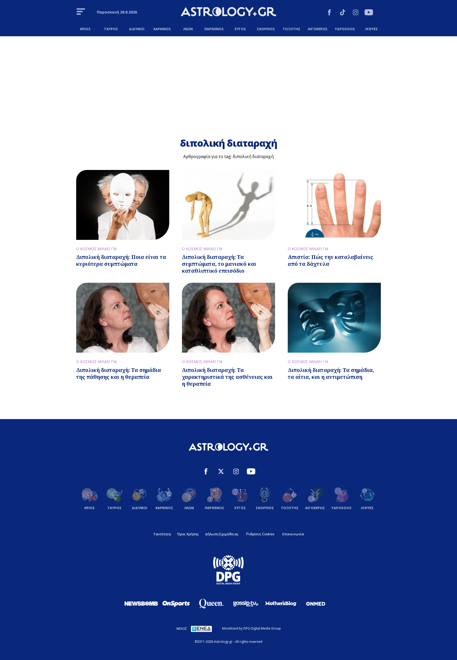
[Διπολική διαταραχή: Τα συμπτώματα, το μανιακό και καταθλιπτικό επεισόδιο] (228, 205)
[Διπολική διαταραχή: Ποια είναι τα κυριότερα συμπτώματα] (122, 205)
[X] (221, 472)
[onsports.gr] (176, 603)
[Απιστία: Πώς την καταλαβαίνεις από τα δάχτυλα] (334, 205)
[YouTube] (368, 13)
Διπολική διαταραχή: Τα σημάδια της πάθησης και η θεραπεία (118, 373)
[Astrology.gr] (228, 12)
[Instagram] (355, 13)
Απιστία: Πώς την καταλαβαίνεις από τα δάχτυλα (330, 260)
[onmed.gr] (316, 604)
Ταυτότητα (162, 534)
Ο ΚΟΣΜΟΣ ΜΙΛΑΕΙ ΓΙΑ (96, 248)
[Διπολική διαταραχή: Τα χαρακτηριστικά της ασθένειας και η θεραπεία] (228, 318)
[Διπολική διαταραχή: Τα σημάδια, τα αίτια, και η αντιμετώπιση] (334, 318)
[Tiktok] (342, 13)
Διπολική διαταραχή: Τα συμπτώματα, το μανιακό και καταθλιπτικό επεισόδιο (219, 263)
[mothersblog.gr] (281, 604)
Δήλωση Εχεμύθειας (221, 534)
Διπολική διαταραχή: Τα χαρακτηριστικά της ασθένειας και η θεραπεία (227, 376)
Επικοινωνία (293, 534)
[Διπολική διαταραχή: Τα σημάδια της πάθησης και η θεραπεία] (122, 318)
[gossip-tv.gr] (246, 604)
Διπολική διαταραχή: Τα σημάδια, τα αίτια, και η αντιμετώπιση (331, 373)
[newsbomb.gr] (141, 603)
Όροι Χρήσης (188, 534)
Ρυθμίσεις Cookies (260, 534)
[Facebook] (329, 13)
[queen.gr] (211, 604)
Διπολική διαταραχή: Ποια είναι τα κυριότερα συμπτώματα (121, 260)
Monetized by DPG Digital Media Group (251, 628)
